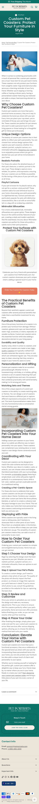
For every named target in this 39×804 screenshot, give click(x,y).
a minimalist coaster (19, 474)
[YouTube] (17, 777)
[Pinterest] (14, 777)
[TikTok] (3, 777)
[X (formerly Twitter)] (8, 777)
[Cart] (35, 7)
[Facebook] (11, 777)
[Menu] (4, 7)
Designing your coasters (27, 150)
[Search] (31, 7)
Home (3, 42)
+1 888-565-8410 (14, 749)
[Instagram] (6, 777)
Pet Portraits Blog (11, 42)
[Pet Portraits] (19, 7)
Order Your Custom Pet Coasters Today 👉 (19, 291)
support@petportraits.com (17, 746)
